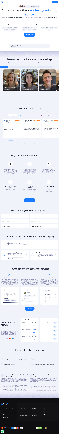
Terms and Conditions (24, 415)
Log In (48, 1)
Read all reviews (29, 145)
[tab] (12, 115)
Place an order (29, 34)
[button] (18, 2)
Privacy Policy (22, 410)
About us (34, 408)
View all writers (29, 98)
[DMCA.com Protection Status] (39, 428)
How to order (7, 1)
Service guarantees (36, 413)
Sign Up (54, 1)
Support (33, 417)
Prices (12, 1)
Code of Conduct (23, 417)
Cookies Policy (23, 408)
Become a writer (35, 410)
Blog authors (34, 415)
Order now (29, 308)
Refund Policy (23, 413)
